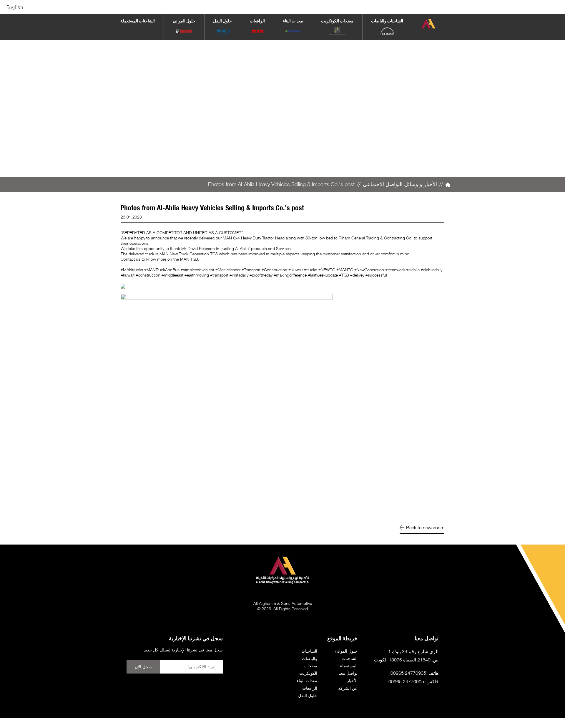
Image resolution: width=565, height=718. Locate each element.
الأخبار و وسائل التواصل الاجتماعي (400, 184)
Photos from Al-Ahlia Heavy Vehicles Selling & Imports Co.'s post (281, 184)
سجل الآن (143, 666)
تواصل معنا (348, 673)
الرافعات (309, 688)
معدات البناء (307, 680)
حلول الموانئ (346, 651)
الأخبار (352, 680)
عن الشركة (348, 688)
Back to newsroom (425, 527)
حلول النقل (307, 695)
